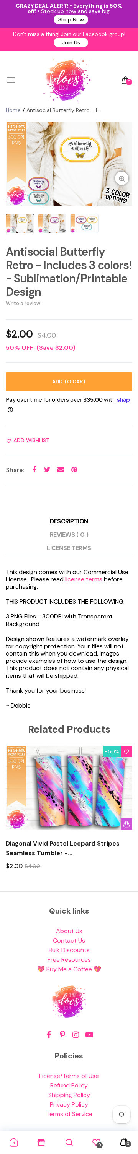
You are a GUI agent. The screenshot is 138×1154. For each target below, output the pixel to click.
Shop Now (71, 19)
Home (13, 110)
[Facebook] (49, 1035)
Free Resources (69, 960)
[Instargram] (75, 1035)
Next (123, 814)
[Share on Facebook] (34, 470)
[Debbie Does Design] (67, 80)
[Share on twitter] (47, 470)
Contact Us (69, 941)
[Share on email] (61, 470)
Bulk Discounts (69, 950)
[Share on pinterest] (74, 470)
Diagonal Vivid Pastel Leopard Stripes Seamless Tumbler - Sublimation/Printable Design (63, 848)
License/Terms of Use (69, 1076)
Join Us (71, 42)
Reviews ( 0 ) (69, 535)
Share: (15, 470)
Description (69, 521)
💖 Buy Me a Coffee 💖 (69, 969)
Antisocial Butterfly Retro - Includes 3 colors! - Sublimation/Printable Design (69, 272)
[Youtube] (89, 1035)
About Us (69, 931)
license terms (83, 579)
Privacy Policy (69, 1104)
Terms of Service (69, 1114)
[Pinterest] (62, 1035)
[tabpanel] (69, 164)
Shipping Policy (69, 1095)
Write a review (23, 303)
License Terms (69, 548)
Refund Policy (69, 1085)
